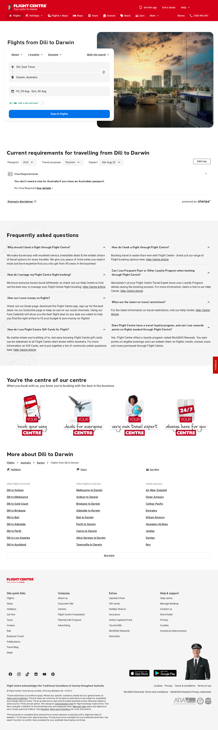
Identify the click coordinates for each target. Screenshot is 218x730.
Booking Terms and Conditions (56, 709)
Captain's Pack (117, 598)
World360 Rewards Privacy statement (190, 692)
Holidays (34, 15)
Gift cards (114, 603)
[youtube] (44, 674)
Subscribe (114, 636)
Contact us (166, 609)
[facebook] (10, 674)
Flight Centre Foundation (71, 614)
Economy (53, 54)
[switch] (41, 104)
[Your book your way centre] (32, 416)
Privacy (164, 620)
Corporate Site (66, 603)
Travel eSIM (115, 625)
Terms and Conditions (17, 698)
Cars (141, 15)
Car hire (11, 614)
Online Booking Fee (64, 704)
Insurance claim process (173, 630)
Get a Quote (168, 7)
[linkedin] (36, 674)
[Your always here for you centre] (186, 416)
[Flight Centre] (20, 580)
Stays (80, 15)
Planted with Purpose (69, 620)
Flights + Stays (60, 15)
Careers (62, 609)
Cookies (164, 625)
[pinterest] (53, 674)
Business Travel (15, 636)
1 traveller (33, 54)
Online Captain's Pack (120, 620)
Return (15, 54)
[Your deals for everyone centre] (83, 416)
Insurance (114, 614)
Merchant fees (79, 706)
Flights (17, 15)
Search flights (59, 114)
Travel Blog (13, 647)
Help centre (166, 598)
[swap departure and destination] (103, 72)
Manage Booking (169, 603)
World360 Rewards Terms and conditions (146, 692)
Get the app (150, 7)
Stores (181, 15)
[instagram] (18, 674)
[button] (109, 555)
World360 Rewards (119, 630)
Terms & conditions (185, 685)
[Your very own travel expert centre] (134, 416)
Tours (95, 15)
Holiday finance (117, 609)
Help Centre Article (94, 287)
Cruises (111, 15)
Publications (13, 641)
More (153, 15)
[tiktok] (27, 674)
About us (63, 598)
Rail (9, 630)
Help (183, 7)
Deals (127, 15)
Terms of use (204, 685)
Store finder (166, 614)
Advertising (64, 625)
